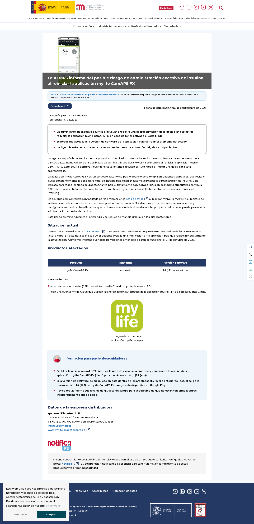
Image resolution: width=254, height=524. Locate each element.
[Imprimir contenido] (250, 276)
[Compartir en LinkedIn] (250, 262)
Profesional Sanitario (145, 26)
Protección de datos (124, 490)
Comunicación (82, 26)
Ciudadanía (170, 26)
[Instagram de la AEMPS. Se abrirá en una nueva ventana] (196, 7)
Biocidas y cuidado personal (203, 18)
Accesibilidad (100, 490)
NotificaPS (68, 463)
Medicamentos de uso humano (67, 18)
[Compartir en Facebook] (250, 247)
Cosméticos (173, 18)
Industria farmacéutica (111, 26)
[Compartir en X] (250, 254)
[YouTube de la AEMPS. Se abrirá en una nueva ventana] (203, 7)
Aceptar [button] (51, 514)
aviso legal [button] (53, 505)
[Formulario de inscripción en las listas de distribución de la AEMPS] (182, 7)
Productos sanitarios (146, 18)
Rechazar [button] (20, 514)
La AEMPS (35, 18)
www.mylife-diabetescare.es (67, 430)
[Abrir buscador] (221, 8)
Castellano (166, 8)
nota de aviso (135, 199)
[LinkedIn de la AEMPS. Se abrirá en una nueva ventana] (189, 7)
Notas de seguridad (85, 95)
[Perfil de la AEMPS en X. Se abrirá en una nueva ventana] (210, 7)
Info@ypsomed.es (59, 425)
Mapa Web (81, 490)
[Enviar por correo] (250, 269)
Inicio (54, 95)
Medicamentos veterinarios (110, 18)
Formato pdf (57, 106)
